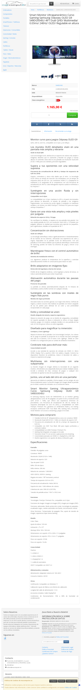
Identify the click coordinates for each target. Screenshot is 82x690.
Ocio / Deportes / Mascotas (12, 66)
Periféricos (6, 46)
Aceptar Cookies (71, 681)
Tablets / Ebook (8, 50)
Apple (5, 70)
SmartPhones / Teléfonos (11, 22)
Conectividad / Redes (10, 34)
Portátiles (6, 18)
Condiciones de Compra (50, 651)
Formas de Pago (66, 651)
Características (36, 131)
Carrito (76, 3)
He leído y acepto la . (56, 637)
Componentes (7, 14)
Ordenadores (7, 10)
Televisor (6, 26)
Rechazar (61, 681)
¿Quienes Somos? (48, 653)
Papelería (6, 62)
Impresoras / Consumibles (11, 30)
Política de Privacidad (47, 632)
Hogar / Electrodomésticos (11, 58)
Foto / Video (7, 54)
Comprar (72, 115)
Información (48, 131)
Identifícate (65, 3)
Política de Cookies (71, 687)
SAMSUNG (59, 85)
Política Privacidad (48, 649)
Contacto (45, 647)
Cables (5, 42)
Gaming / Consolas (9, 38)
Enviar (66, 642)
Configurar (53, 681)
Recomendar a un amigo (63, 131)
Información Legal (67, 647)
